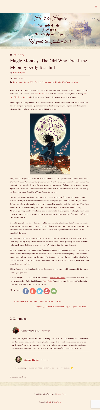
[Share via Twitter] (39, 291)
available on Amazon (57, 277)
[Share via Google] (33, 291)
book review (17, 82)
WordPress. (57, 402)
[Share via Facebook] (26, 291)
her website (47, 281)
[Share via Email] (54, 291)
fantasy (26, 82)
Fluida (49, 402)
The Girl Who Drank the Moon (66, 82)
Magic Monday (18, 54)
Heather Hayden (31, 359)
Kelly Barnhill (35, 82)
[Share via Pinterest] (46, 291)
